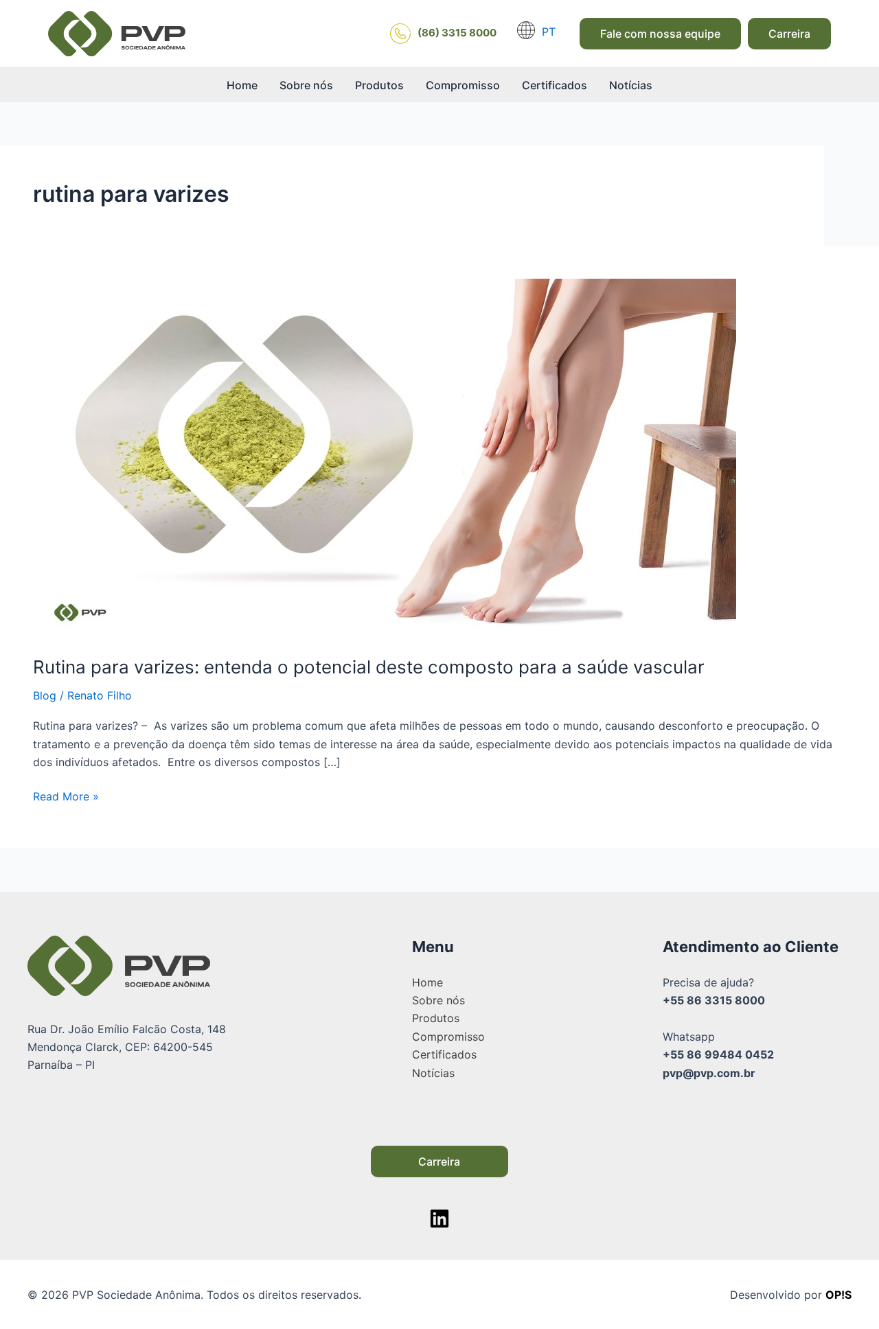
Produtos (379, 85)
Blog (44, 695)
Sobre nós (306, 85)
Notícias (630, 85)
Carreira (789, 34)
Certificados (554, 85)
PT (549, 31)
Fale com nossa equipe (660, 34)
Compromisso (463, 85)
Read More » (66, 795)
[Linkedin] (439, 1218)
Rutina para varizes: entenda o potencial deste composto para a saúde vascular (369, 667)
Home (242, 85)
